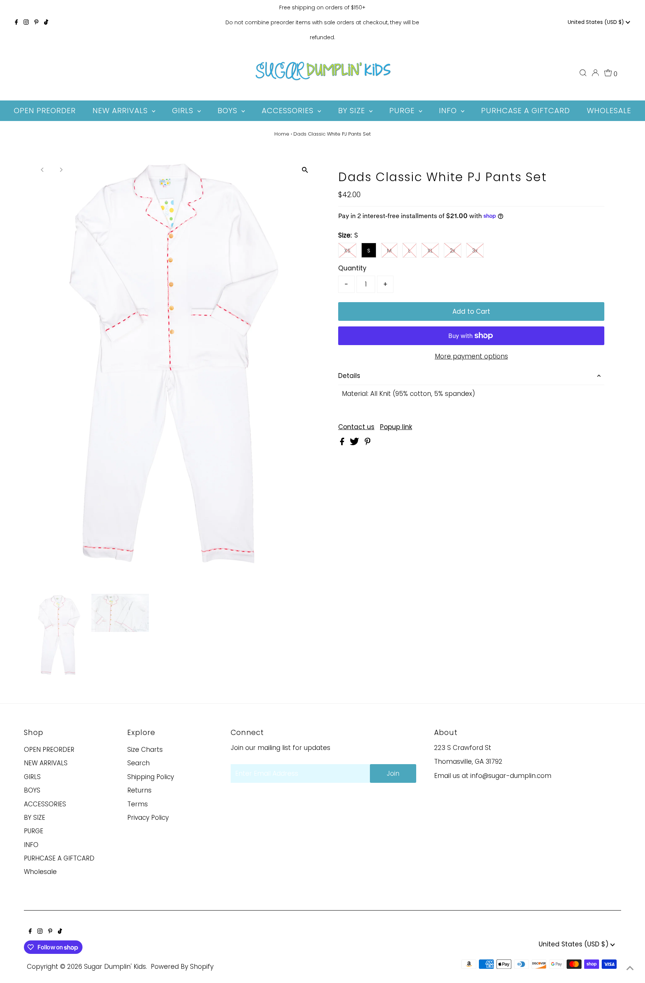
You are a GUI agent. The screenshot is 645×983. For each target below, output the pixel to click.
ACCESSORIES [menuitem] (289, 110)
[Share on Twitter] (355, 442)
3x (475, 250)
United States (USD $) (597, 22)
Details (349, 375)
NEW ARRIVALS (46, 763)
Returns (139, 790)
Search (138, 763)
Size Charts (145, 749)
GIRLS (32, 776)
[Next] (61, 169)
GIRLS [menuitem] (184, 110)
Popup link (396, 427)
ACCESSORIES (45, 804)
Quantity (352, 268)
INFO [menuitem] (449, 110)
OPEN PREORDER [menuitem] (45, 110)
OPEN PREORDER (49, 749)
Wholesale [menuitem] (609, 110)
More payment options (471, 356)
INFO (31, 844)
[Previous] (42, 169)
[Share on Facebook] (343, 442)
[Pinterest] (36, 22)
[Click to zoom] (304, 170)
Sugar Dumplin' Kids (115, 966)
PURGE (33, 831)
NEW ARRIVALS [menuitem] (121, 110)
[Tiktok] (46, 22)
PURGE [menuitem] (403, 110)
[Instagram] (26, 22)
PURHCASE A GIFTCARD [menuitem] (525, 110)
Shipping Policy (150, 776)
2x (452, 250)
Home (281, 133)
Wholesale (40, 871)
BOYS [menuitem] (229, 110)
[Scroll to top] (630, 968)
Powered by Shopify (182, 966)
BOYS (32, 790)
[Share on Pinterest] (368, 442)
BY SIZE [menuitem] (352, 110)
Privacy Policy (148, 817)
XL (430, 250)
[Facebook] (16, 22)
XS (347, 250)
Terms (137, 804)
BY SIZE (34, 817)
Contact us (356, 427)
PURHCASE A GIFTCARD (59, 858)
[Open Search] (583, 72)
